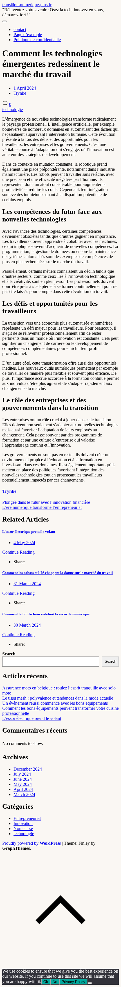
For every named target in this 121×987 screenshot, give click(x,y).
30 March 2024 (27, 625)
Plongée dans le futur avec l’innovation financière (46, 502)
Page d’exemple (28, 34)
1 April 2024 (25, 88)
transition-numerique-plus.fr (26, 4)
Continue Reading (18, 552)
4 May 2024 (24, 542)
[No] (90, 983)
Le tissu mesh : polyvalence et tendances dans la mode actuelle (57, 698)
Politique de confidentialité (37, 39)
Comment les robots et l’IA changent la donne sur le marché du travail (57, 573)
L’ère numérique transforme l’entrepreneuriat (42, 507)
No (55, 982)
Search (8, 653)
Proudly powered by (31, 843)
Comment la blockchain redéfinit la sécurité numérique (45, 614)
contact (20, 29)
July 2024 (22, 774)
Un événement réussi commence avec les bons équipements (55, 703)
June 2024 (23, 779)
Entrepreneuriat (27, 818)
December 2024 (28, 769)
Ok (45, 982)
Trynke (20, 93)
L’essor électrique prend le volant (28, 531)
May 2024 (23, 784)
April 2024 (23, 789)
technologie (12, 109)
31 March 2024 (27, 583)
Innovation (23, 823)
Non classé (23, 828)
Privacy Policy (73, 982)
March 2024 (24, 794)
